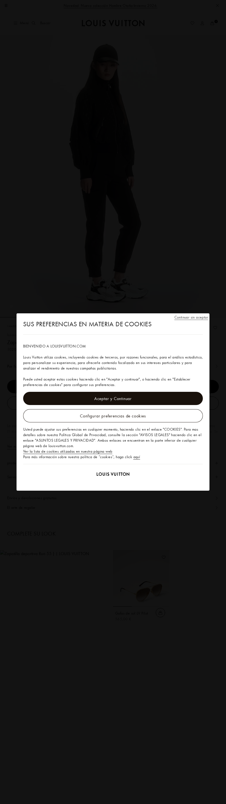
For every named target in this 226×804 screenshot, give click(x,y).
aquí (136, 456)
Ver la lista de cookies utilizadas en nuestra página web (67, 451)
